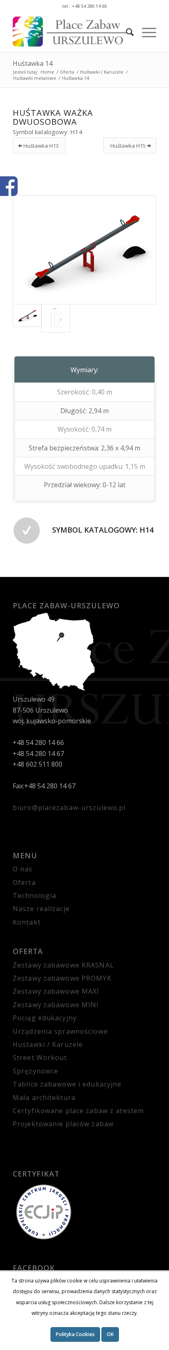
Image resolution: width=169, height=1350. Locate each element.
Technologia (34, 895)
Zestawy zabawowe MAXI (56, 991)
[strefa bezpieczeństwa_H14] (55, 318)
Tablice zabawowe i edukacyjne (67, 1084)
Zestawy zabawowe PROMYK (62, 978)
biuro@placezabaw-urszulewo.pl (69, 807)
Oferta (24, 882)
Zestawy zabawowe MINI (56, 1004)
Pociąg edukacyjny (45, 1017)
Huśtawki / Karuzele (48, 1044)
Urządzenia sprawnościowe (60, 1031)
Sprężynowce (35, 1071)
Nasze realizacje (41, 908)
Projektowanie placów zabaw (63, 1123)
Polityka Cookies (75, 1334)
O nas (23, 868)
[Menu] (145, 32)
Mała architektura (44, 1097)
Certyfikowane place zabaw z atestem (78, 1110)
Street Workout (40, 1057)
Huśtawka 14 (33, 63)
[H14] (84, 249)
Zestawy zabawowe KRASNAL (63, 965)
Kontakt (27, 922)
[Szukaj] (126, 32)
